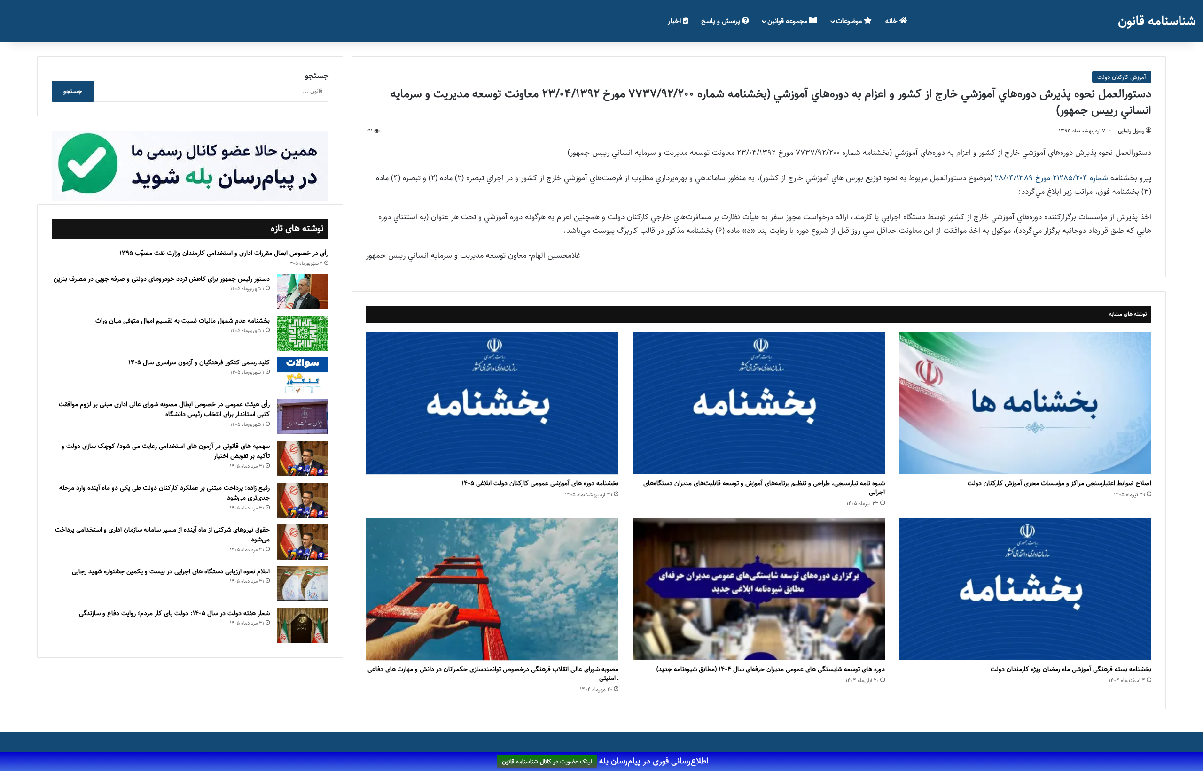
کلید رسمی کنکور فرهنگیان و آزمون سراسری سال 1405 (199, 362)
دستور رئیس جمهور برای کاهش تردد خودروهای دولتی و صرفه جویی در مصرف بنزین (162, 279)
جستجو (316, 75)
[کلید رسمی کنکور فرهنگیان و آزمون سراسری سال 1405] (302, 375)
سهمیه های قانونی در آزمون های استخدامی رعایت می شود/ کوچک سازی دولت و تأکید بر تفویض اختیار (166, 451)
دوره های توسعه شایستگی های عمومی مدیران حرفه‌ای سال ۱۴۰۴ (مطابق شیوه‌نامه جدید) (770, 669)
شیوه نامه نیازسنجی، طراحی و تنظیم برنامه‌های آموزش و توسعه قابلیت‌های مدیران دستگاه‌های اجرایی (764, 487)
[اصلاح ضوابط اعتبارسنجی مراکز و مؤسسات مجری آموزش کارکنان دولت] (1025, 403)
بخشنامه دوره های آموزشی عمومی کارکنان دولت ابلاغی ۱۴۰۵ (539, 483)
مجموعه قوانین (788, 20)
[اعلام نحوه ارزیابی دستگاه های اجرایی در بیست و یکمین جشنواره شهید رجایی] (302, 583)
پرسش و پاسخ (721, 20)
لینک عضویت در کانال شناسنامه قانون (547, 761)
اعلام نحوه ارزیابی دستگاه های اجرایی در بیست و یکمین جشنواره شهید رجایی (171, 571)
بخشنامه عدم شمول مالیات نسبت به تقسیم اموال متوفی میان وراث (182, 321)
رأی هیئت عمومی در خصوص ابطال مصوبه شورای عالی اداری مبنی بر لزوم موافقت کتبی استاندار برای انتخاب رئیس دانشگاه (164, 409)
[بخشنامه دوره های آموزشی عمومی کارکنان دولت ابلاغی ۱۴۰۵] (492, 403)
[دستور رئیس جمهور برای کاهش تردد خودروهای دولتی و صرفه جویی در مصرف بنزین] (302, 291)
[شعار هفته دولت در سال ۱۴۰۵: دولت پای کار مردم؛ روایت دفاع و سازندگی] (302, 625)
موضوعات (850, 20)
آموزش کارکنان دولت (1121, 77)
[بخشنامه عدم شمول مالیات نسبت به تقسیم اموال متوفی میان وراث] (302, 333)
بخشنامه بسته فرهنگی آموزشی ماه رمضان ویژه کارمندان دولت (1071, 669)
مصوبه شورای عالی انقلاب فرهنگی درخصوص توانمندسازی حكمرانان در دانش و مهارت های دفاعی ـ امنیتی (492, 673)
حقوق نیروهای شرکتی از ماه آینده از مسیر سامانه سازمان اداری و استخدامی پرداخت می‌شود (162, 534)
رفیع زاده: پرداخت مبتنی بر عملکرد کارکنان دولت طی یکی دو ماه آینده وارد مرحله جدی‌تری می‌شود (164, 493)
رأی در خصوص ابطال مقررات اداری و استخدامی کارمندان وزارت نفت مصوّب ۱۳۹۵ (223, 253)
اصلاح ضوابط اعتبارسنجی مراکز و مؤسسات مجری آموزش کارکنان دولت (1059, 483)
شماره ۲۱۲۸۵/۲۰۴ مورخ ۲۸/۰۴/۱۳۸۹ (1050, 178)
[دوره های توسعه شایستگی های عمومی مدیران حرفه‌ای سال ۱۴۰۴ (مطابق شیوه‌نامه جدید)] (759, 589)
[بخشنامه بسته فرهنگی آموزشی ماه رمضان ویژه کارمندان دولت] (1025, 589)
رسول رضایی (1131, 130)
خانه (892, 20)
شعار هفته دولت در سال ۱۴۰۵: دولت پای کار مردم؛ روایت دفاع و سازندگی (174, 613)
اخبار (675, 20)
